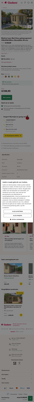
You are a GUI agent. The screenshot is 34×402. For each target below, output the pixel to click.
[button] (17, 219)
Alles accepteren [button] (17, 211)
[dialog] (17, 201)
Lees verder (12, 207)
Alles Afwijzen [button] (17, 215)
